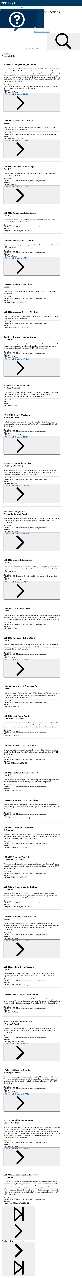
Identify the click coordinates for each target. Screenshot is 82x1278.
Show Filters (6, 54)
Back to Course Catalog (42, 32)
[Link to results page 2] (18, 1250)
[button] (63, 41)
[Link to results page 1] (18, 1214)
